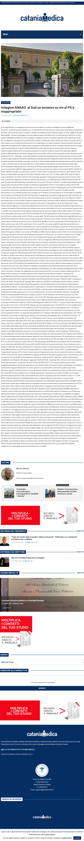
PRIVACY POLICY (15, 754)
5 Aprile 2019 (7, 603)
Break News (5, 102)
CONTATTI (4, 754)
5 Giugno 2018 (17, 561)
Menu (5, 34)
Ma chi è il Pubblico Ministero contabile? (28, 558)
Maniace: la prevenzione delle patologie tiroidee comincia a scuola (67, 491)
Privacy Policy (50, 682)
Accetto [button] (77, 838)
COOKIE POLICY (27, 754)
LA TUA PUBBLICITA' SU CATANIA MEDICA (19, 749)
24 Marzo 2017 (7, 115)
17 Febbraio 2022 (18, 542)
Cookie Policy (49, 834)
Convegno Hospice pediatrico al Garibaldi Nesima (23, 601)
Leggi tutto (7, 608)
